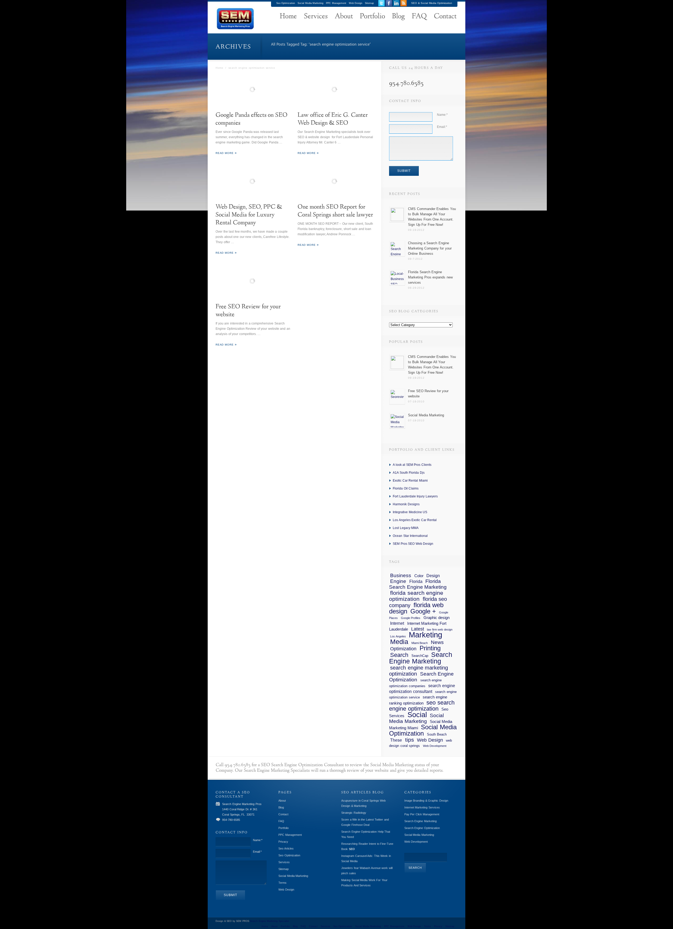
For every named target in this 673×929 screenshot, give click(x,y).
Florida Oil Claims (406, 488)
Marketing (425, 634)
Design (433, 575)
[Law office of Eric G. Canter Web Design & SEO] (335, 90)
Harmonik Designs (406, 504)
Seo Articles (286, 848)
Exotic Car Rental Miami (410, 480)
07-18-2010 (416, 401)
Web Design (356, 3)
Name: (442, 115)
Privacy (283, 841)
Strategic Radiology (353, 812)
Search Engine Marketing (420, 658)
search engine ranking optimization (418, 700)
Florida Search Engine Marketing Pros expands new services (430, 277)
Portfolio (283, 828)
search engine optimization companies (415, 683)
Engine (398, 581)
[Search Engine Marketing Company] (288, 16)
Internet (397, 623)
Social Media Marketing (310, 3)
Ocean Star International (410, 536)
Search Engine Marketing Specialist (269, 921)
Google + (423, 611)
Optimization (403, 648)
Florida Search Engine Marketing (418, 584)
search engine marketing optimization (418, 671)
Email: (442, 127)
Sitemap (369, 3)
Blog (281, 807)
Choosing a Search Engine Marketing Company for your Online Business (430, 248)
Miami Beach (419, 643)
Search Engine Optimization (421, 676)
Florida (415, 581)
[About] (343, 16)
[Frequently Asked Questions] (419, 16)
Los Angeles (398, 636)
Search (399, 655)
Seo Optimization (285, 3)
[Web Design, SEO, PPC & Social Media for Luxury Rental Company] (253, 181)
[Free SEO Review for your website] (253, 281)
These (396, 740)
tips (409, 740)
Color (419, 576)
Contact (283, 814)
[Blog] (398, 16)
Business (400, 575)
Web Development (435, 745)
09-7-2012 (415, 258)
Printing (430, 648)
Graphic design (437, 618)
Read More (225, 153)
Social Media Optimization (423, 730)
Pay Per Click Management (422, 814)
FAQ (281, 821)
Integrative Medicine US (410, 512)
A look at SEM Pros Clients (412, 465)
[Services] (316, 16)
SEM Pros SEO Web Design (413, 544)
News (437, 642)
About (282, 800)
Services (284, 862)
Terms (282, 882)
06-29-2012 (416, 287)
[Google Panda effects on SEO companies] (253, 90)
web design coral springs (420, 743)
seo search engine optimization (422, 705)
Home (219, 67)
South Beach (437, 734)
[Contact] (445, 16)
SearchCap (419, 656)
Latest (417, 629)
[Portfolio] (372, 16)
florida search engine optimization (416, 596)
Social (417, 715)
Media (399, 641)
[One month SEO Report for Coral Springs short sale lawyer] (335, 181)
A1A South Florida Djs (409, 473)
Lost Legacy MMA (406, 528)
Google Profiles (411, 618)
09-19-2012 (416, 229)
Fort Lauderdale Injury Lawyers (415, 496)
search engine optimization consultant (422, 688)
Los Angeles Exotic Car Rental (415, 520)
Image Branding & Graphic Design (426, 800)
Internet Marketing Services (422, 807)
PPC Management (336, 3)
